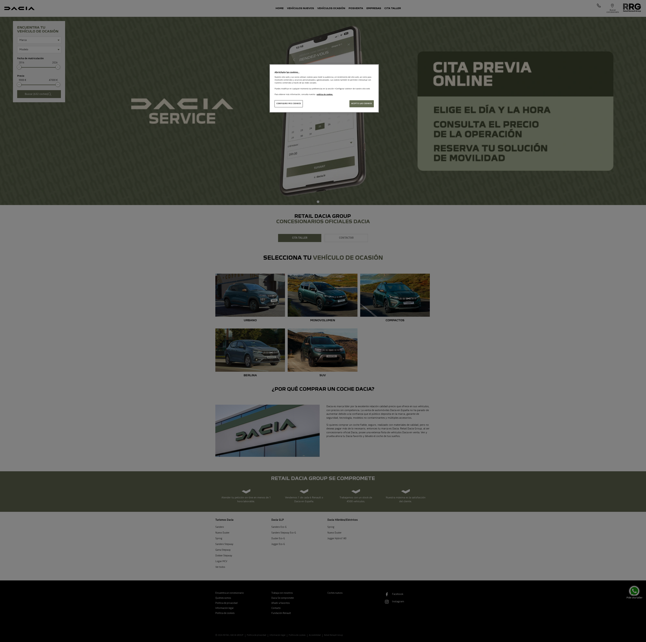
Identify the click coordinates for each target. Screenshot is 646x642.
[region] (324, 88)
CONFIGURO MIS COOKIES (288, 104)
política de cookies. (325, 95)
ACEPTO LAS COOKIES (361, 104)
